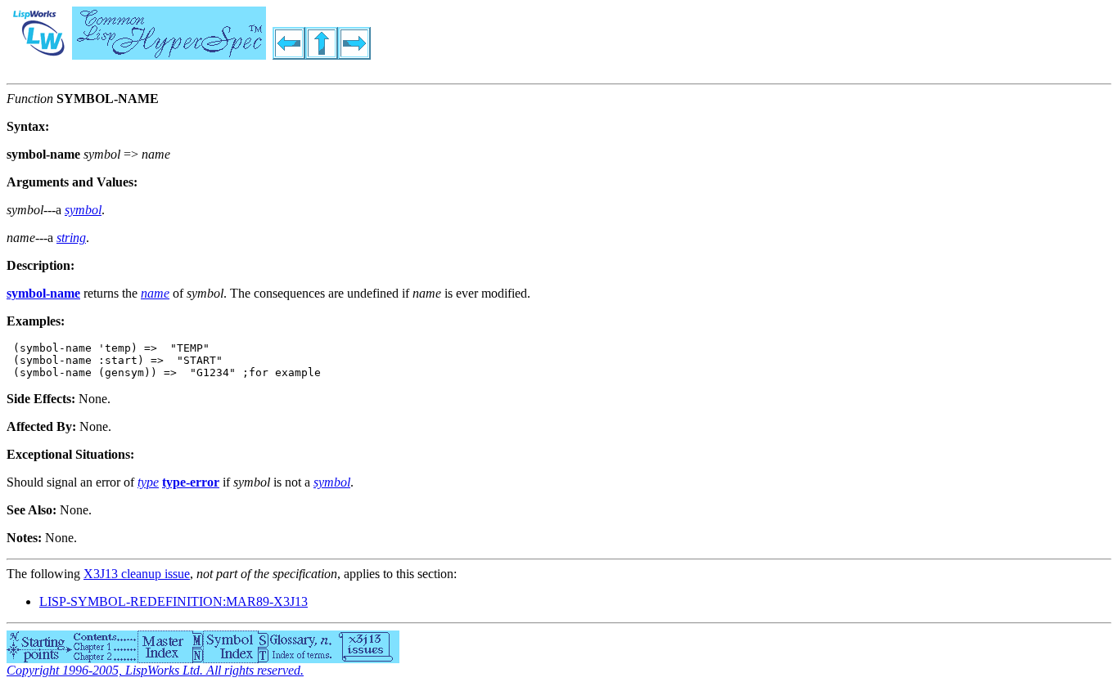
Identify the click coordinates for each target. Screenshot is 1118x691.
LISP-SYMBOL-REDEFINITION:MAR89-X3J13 (173, 601)
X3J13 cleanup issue (136, 574)
